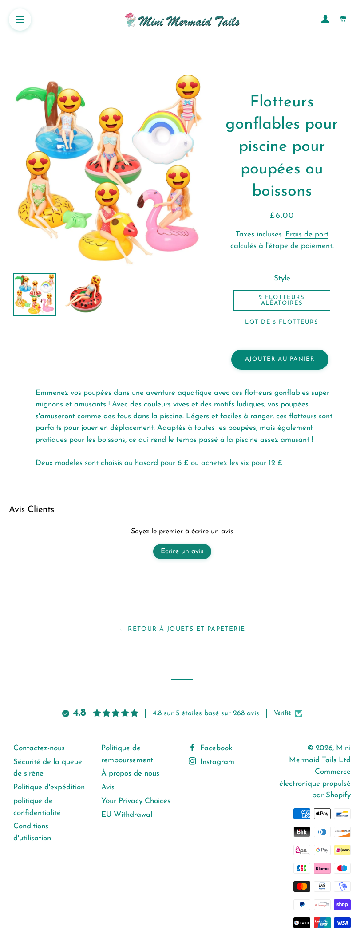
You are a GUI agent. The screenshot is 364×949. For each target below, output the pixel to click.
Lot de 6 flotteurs (281, 322)
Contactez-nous (39, 748)
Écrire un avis (182, 551)
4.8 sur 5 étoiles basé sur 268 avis (206, 713)
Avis (108, 787)
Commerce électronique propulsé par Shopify (315, 783)
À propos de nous (130, 773)
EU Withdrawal (126, 815)
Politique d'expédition (49, 787)
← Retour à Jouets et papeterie (182, 629)
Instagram (216, 762)
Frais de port (306, 234)
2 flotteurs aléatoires (282, 300)
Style (282, 278)
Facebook (215, 748)
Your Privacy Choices (135, 801)
